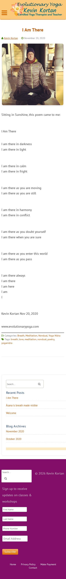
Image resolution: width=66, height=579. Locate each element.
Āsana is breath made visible (22, 405)
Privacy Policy (28, 564)
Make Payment (48, 564)
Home (13, 564)
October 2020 (13, 439)
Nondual (43, 335)
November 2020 (15, 431)
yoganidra (6, 343)
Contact (33, 567)
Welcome (11, 413)
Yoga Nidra (54, 335)
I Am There (32, 30)
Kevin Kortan (11, 38)
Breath (20, 335)
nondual (41, 339)
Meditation (31, 335)
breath (14, 339)
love (21, 339)
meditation (30, 339)
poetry (51, 339)
